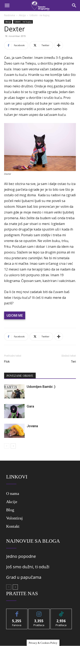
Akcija (22, 15)
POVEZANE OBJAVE (20, 375)
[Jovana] (14, 431)
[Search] (74, 5)
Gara (30, 406)
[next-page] (13, 446)
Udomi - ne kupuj (39, 15)
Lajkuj (17, 611)
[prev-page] (6, 446)
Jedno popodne (21, 556)
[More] (58, 45)
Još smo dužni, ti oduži (27, 567)
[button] (7, 5)
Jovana (32, 426)
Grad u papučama (23, 577)
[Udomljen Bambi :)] (14, 391)
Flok (7, 361)
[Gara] (14, 411)
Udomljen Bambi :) (41, 387)
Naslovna (9, 15)
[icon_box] (39, 495)
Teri (73, 361)
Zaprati (39, 611)
